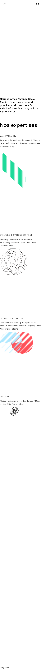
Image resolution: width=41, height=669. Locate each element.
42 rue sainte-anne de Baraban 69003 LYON (15, 636)
